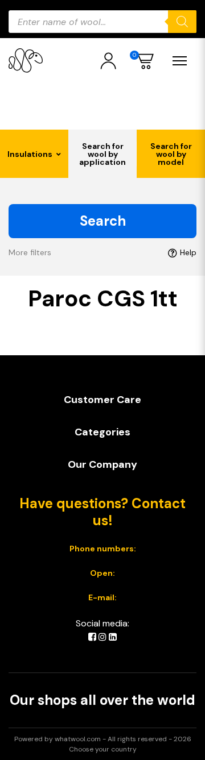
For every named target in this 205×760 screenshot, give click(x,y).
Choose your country (103, 749)
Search (103, 221)
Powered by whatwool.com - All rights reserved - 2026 (102, 739)
